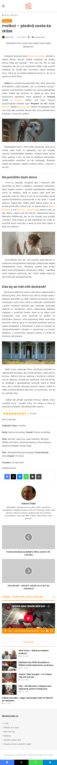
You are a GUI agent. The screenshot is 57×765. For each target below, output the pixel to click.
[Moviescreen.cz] (28, 6)
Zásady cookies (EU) (12, 740)
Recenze (14, 15)
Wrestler (6, 107)
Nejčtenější (28, 642)
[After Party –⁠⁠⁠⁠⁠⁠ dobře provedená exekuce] (9, 654)
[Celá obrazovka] (51, 631)
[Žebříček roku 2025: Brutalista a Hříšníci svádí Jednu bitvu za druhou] (9, 666)
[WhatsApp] (26, 476)
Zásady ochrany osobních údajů (17, 744)
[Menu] (3, 7)
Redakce (7, 736)
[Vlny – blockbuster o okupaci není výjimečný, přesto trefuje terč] (9, 690)
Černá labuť (24, 107)
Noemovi (18, 100)
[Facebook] (7, 476)
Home (6, 15)
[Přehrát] (5, 631)
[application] (28, 618)
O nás (6, 723)
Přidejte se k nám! (11, 727)
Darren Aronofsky (36, 56)
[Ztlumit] (47, 631)
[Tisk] (38, 476)
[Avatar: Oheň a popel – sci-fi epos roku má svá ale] (9, 678)
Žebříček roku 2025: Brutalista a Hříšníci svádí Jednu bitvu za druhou (36, 664)
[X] (13, 476)
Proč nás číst (9, 732)
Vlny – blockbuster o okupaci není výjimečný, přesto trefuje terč (35, 687)
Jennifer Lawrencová (28, 209)
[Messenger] (19, 476)
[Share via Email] (32, 476)
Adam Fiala (9, 37)
